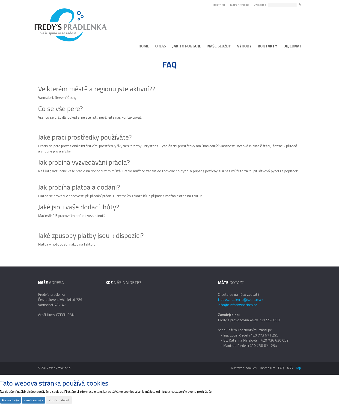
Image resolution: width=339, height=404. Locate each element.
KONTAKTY (267, 46)
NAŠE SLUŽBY (219, 46)
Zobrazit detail (59, 400)
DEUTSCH (219, 5)
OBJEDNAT (292, 46)
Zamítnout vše (33, 400)
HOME (144, 46)
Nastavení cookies (244, 367)
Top (298, 367)
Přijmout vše (10, 400)
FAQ (281, 367)
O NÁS (160, 46)
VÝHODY (244, 46)
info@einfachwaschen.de (237, 304)
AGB (290, 367)
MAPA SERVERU (239, 5)
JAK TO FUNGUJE (186, 46)
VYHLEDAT (260, 5)
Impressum (267, 367)
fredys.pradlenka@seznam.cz (240, 299)
